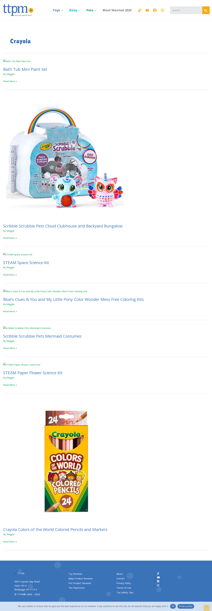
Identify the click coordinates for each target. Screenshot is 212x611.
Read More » (10, 81)
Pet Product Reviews (79, 583)
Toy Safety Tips (124, 592)
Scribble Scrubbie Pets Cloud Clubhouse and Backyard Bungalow (62, 226)
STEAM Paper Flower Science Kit (32, 372)
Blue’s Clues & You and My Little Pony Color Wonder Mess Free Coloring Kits (73, 299)
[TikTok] (139, 10)
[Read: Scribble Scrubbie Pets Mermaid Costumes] (27, 327)
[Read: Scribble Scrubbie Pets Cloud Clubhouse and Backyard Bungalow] (65, 157)
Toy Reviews (75, 573)
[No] (206, 608)
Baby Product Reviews (80, 578)
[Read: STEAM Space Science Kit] (17, 254)
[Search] (206, 10)
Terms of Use (123, 587)
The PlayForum (76, 587)
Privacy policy (186, 606)
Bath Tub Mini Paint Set (25, 69)
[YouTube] (147, 10)
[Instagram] (162, 10)
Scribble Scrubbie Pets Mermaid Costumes (42, 336)
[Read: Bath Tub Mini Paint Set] (16, 61)
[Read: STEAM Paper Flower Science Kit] (21, 364)
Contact (120, 578)
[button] (61, 10)
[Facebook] (155, 10)
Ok (173, 606)
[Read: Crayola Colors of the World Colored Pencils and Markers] (65, 461)
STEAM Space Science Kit (26, 262)
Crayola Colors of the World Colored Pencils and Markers (55, 529)
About (119, 573)
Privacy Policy (123, 583)
